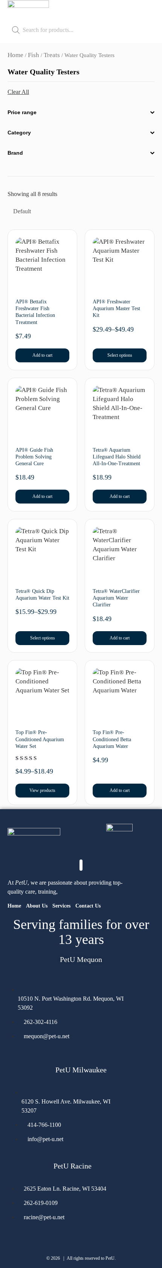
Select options (119, 355)
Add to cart (42, 355)
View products (42, 790)
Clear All (18, 92)
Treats (52, 55)
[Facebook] (29, 1057)
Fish (33, 55)
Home (15, 55)
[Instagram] (12, 1057)
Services (61, 906)
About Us (36, 906)
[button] (148, 11)
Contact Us (88, 906)
